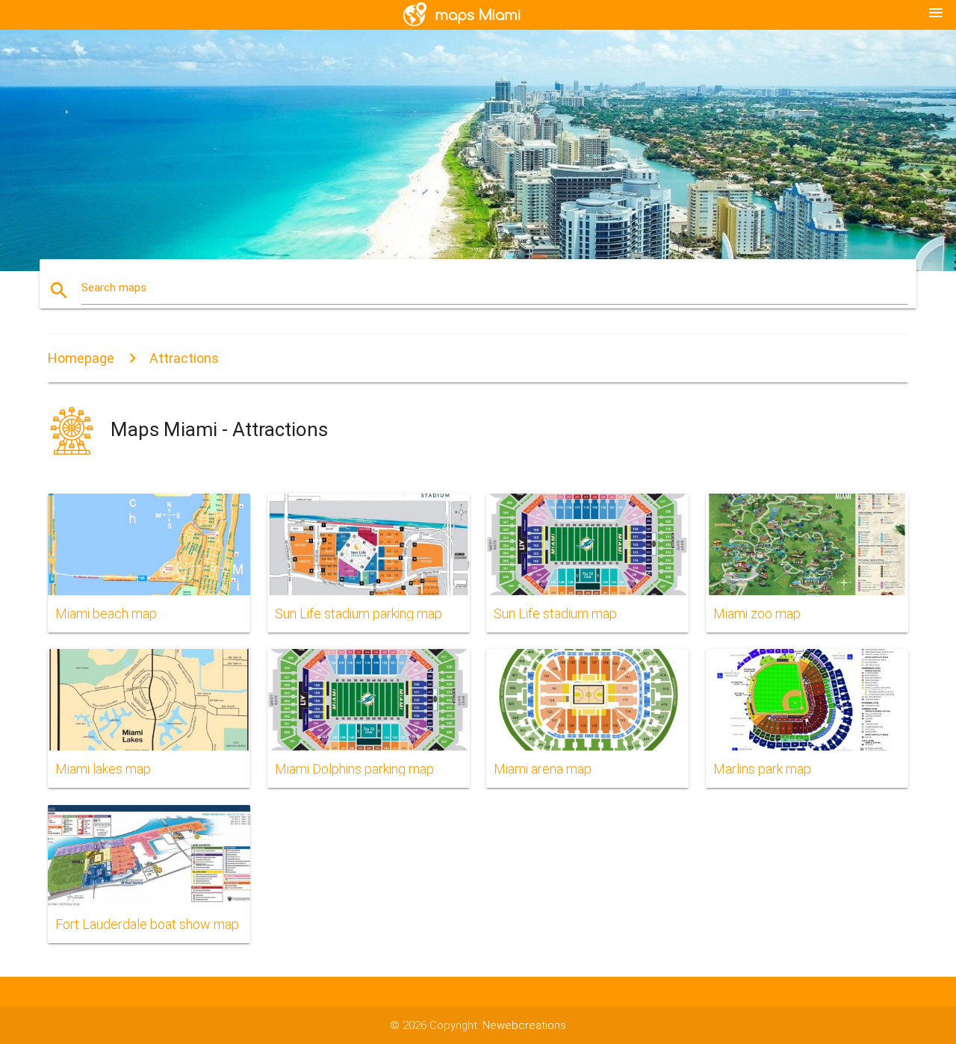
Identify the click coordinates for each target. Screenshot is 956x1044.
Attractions (184, 358)
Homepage (81, 358)
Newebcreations (524, 1025)
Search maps (113, 287)
